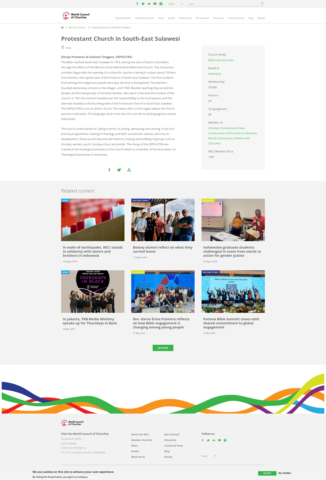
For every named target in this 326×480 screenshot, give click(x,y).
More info (93, 477)
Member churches (144, 18)
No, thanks (284, 473)
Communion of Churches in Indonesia (232, 133)
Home (62, 27)
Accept (267, 473)
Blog (251, 18)
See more (163, 347)
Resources (218, 18)
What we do (185, 18)
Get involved (202, 18)
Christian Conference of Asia (226, 128)
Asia (68, 48)
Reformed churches (221, 60)
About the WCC (123, 18)
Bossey (261, 18)
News (161, 18)
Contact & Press (236, 18)
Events (171, 18)
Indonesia (214, 74)
